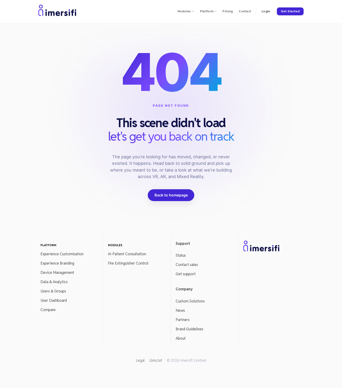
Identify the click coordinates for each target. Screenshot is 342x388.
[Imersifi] (57, 11)
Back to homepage (171, 195)
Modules (184, 11)
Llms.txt (155, 360)
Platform (206, 11)
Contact (245, 11)
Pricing (227, 11)
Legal (140, 360)
